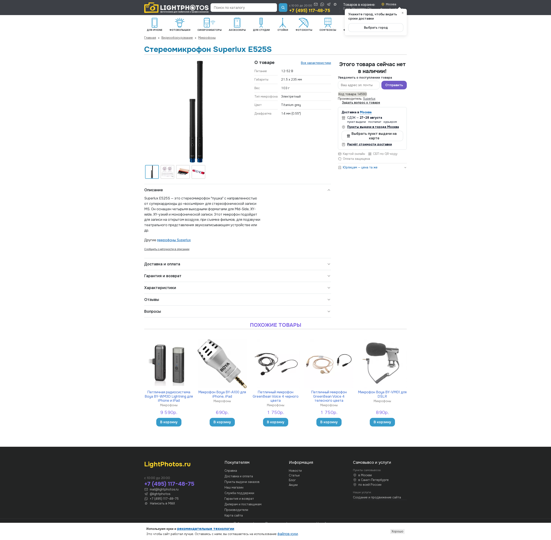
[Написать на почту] (316, 4)
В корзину (169, 422)
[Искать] (283, 7)
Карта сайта (233, 515)
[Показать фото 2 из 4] (167, 172)
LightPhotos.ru (167, 464)
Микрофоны (207, 38)
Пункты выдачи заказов (242, 482)
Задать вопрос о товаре (361, 102)
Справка (230, 471)
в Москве (365, 475)
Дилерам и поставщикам (243, 504)
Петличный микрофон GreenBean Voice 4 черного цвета (276, 396)
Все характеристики (316, 63)
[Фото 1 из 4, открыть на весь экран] (196, 111)
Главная (150, 38)
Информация (301, 462)
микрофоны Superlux (174, 240)
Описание (153, 190)
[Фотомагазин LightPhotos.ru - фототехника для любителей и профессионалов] (176, 7)
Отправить (394, 85)
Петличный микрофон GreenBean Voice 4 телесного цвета (329, 396)
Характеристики (160, 287)
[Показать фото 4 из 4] (198, 172)
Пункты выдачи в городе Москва (373, 127)
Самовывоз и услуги (372, 462)
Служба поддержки (239, 493)
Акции (293, 485)
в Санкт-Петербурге (373, 480)
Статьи (294, 475)
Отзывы (151, 299)
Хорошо (397, 531)
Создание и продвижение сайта (377, 497)
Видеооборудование (177, 38)
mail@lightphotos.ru (164, 489)
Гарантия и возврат (162, 276)
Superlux (369, 99)
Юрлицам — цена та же (360, 167)
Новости (295, 471)
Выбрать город (376, 28)
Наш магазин (233, 487)
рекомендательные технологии (205, 528)
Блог (292, 480)
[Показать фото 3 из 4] (183, 172)
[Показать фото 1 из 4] (152, 172)
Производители (236, 510)
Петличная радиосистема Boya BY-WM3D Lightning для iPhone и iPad (169, 396)
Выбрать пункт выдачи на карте (374, 135)
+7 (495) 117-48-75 (309, 10)
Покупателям (236, 462)
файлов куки (287, 534)
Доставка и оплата (162, 264)
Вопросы (152, 311)
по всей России (369, 485)
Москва (365, 112)
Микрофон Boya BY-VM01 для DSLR (382, 394)
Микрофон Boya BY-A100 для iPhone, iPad (222, 394)
